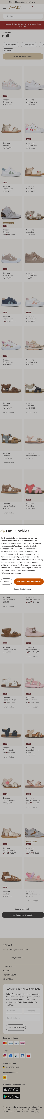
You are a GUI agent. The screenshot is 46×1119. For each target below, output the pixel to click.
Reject (6, 582)
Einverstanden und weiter (29, 581)
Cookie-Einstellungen (22, 589)
